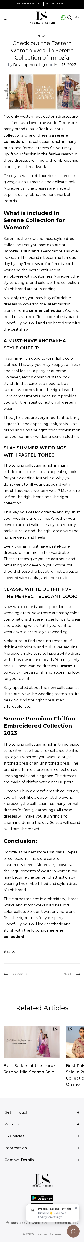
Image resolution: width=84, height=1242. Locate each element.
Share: (9, 951)
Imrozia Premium (27, 3)
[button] (77, 17)
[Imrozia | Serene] (42, 18)
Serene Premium (57, 3)
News (42, 36)
